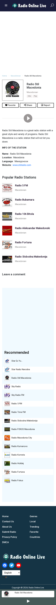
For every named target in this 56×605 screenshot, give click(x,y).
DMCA (5, 542)
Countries (35, 537)
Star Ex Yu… (16, 361)
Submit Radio (9, 532)
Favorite (34, 532)
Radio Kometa (18, 455)
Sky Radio (16, 386)
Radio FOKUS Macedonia (23, 429)
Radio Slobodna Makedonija (24, 420)
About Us (7, 526)
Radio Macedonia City (21, 437)
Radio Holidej (17, 463)
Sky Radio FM (17, 395)
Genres (33, 516)
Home (4, 76)
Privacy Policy (9, 537)
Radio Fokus (17, 480)
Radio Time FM (18, 412)
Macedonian (16, 76)
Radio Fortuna (18, 472)
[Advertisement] (28, 42)
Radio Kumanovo (19, 446)
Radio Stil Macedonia (23, 593)
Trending (34, 526)
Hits (29, 96)
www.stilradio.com (22, 165)
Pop (35, 96)
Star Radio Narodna (20, 369)
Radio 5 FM (16, 403)
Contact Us (8, 521)
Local (33, 521)
